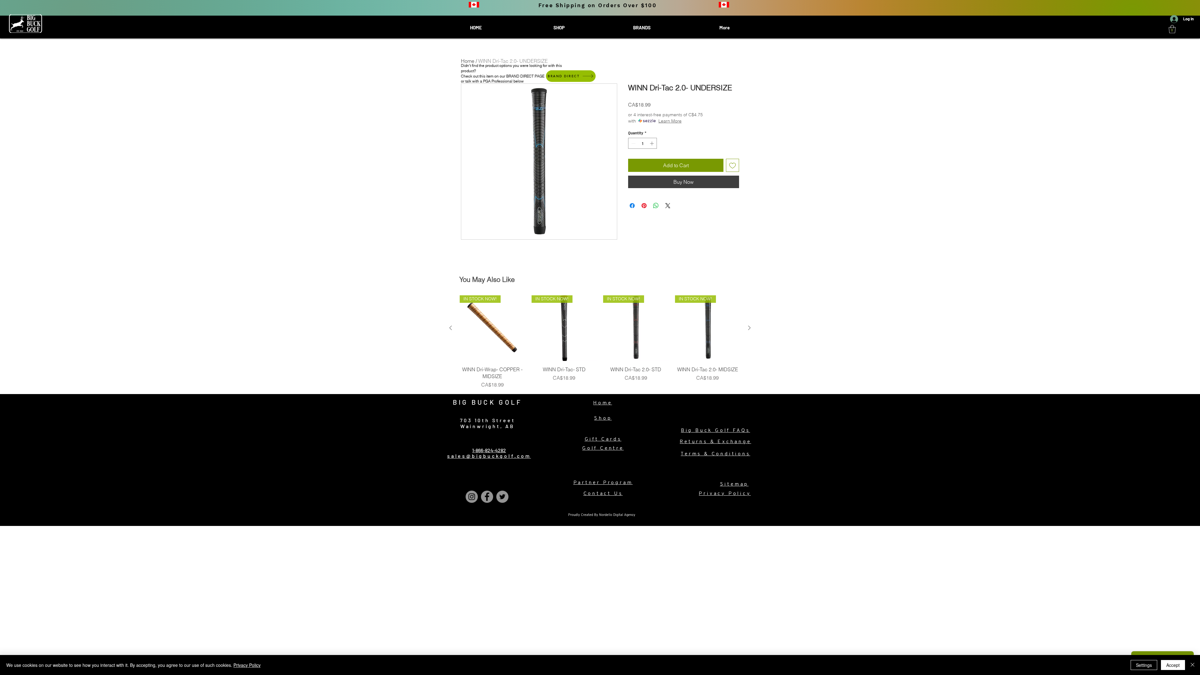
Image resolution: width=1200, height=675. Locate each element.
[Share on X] (668, 205)
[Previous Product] (450, 328)
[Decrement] (633, 143)
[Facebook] (487, 497)
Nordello (606, 515)
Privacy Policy (247, 665)
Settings (1144, 665)
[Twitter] (502, 497)
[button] (1172, 29)
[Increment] (652, 143)
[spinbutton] (643, 143)
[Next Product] (749, 328)
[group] (600, 342)
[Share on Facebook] (632, 205)
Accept (1173, 665)
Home (467, 61)
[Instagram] (472, 497)
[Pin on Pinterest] (644, 205)
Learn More (670, 121)
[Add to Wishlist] (732, 165)
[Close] (1192, 665)
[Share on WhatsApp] (656, 205)
